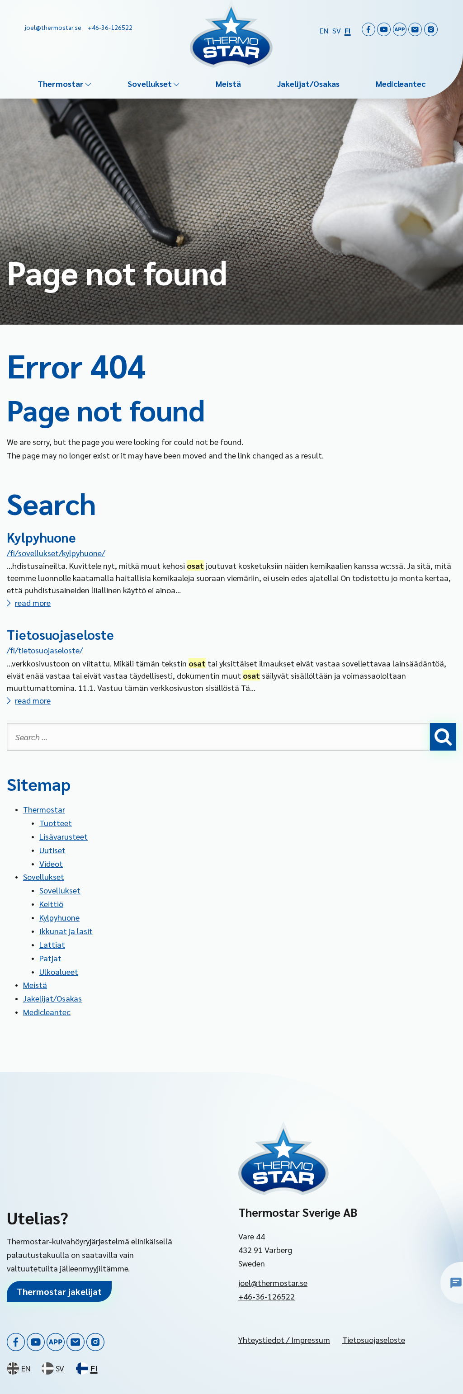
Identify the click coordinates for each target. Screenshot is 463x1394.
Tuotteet (55, 822)
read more (33, 602)
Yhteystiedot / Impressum (284, 1339)
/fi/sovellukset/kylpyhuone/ (56, 553)
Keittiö (51, 903)
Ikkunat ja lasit (66, 931)
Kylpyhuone (41, 537)
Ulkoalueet (58, 971)
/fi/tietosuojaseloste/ (45, 650)
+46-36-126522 (266, 1296)
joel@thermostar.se (272, 1282)
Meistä (228, 83)
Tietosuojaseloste (60, 634)
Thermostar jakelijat (59, 1291)
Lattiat (52, 944)
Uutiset (52, 850)
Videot (51, 863)
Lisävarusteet (63, 836)
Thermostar (61, 83)
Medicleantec (400, 83)
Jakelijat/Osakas (308, 83)
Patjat (50, 958)
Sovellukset (150, 83)
